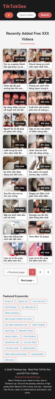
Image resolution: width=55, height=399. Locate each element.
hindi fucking (10, 307)
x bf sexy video (12, 348)
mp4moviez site (12, 342)
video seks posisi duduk (16, 354)
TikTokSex (14, 6)
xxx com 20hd (30, 342)
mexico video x (11, 336)
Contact (27, 377)
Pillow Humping (12, 312)
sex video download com (16, 324)
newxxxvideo (37, 354)
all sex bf (9, 301)
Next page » (27, 280)
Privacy (36, 377)
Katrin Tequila (38, 324)
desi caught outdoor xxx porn (18, 318)
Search (45, 15)
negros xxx (23, 301)
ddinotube (9, 359)
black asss (10, 330)
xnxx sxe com (39, 301)
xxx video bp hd (28, 307)
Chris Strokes (29, 336)
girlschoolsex (29, 348)
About (18, 377)
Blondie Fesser (26, 330)
